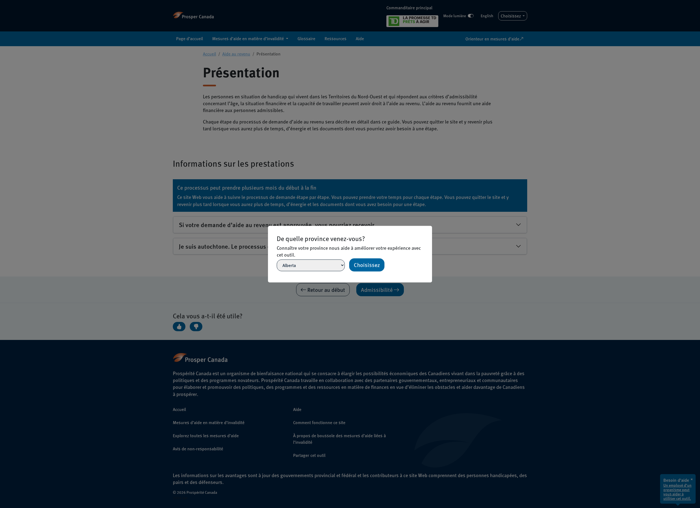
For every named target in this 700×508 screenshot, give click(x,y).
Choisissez (367, 265)
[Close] (429, 228)
